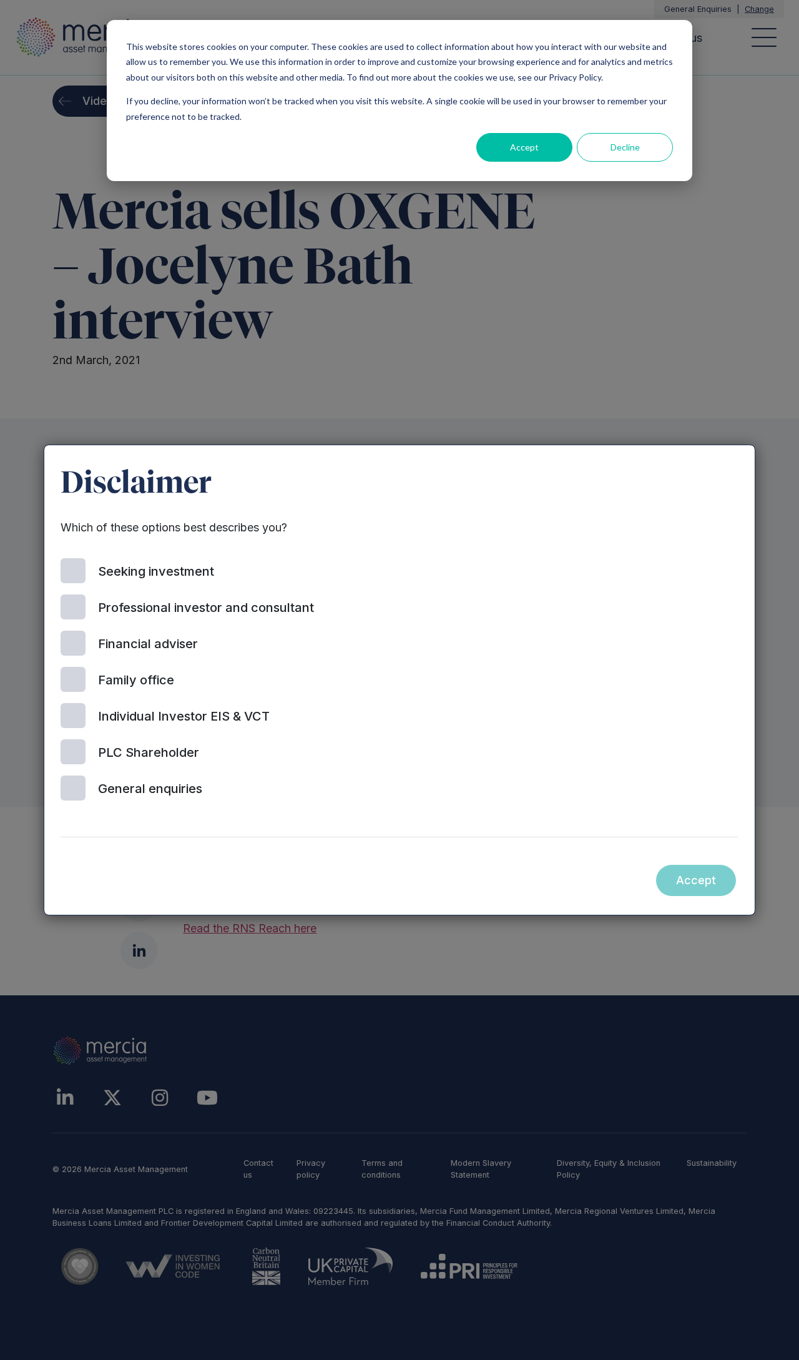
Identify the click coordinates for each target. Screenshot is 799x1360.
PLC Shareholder (148, 752)
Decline (625, 147)
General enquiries (150, 788)
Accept (524, 147)
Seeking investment (156, 571)
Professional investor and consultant (206, 607)
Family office (136, 680)
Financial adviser (148, 643)
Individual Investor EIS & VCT (184, 716)
